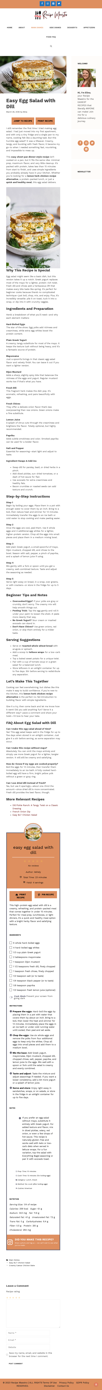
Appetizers (89, 27)
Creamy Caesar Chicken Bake (22, 1265)
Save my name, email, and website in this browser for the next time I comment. (30, 1354)
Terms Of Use (50, 1382)
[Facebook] (42, 3)
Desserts (72, 27)
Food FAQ (51, 37)
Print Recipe (45, 121)
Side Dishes (55, 27)
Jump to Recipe (23, 121)
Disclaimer (49, 1386)
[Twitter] (59, 3)
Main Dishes (37, 27)
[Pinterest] (53, 3)
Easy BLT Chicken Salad (25, 815)
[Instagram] (47, 3)
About (22, 27)
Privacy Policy (66, 1382)
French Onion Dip (21, 811)
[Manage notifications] (96, 1385)
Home (9, 27)
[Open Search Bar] (51, 46)
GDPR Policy (82, 1382)
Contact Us (63, 1386)
